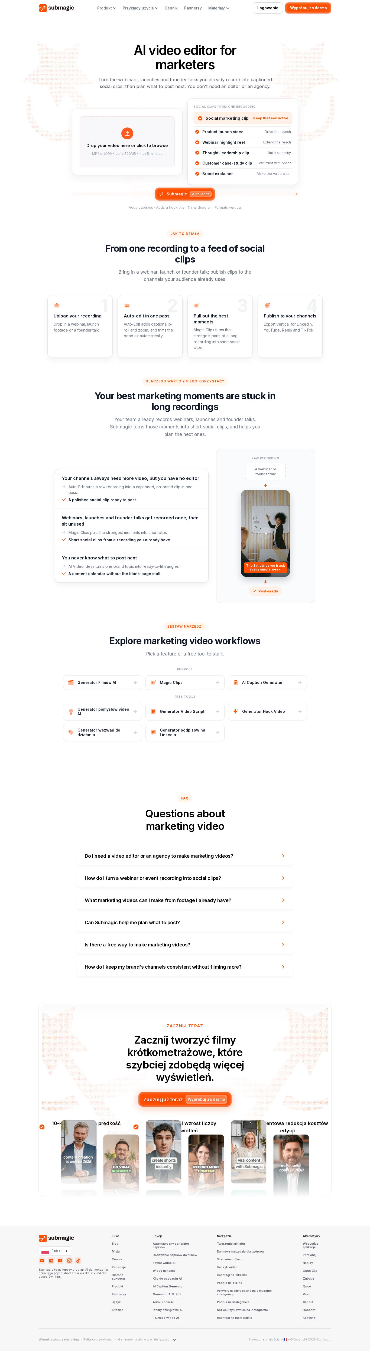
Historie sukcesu (118, 1277)
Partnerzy (193, 8)
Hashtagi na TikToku (232, 1275)
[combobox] (55, 1250)
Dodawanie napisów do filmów (175, 1255)
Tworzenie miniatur (231, 1243)
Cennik (171, 8)
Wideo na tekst (164, 1271)
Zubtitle (308, 1278)
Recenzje (119, 1267)
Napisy (308, 1263)
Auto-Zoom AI (163, 1302)
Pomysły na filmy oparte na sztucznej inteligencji (244, 1292)
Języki (116, 1302)
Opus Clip (310, 1271)
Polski (56, 1251)
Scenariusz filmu (229, 1259)
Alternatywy (311, 1236)
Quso (307, 1286)
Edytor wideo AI (164, 1263)
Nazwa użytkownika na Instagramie (242, 1310)
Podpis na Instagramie (233, 1302)
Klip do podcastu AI (167, 1278)
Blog (115, 1243)
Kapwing (309, 1318)
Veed (306, 1294)
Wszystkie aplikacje (311, 1245)
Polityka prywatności (98, 1339)
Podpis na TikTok (229, 1283)
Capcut (308, 1302)
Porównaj (309, 1255)
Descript (309, 1310)
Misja (116, 1251)
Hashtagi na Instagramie (234, 1318)
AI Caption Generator (168, 1286)
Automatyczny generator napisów (171, 1245)
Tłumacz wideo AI (166, 1318)
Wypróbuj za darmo (308, 8)
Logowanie (267, 8)
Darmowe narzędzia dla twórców (240, 1251)
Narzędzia (224, 1236)
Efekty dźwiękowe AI (168, 1310)
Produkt (117, 1286)
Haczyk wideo (227, 1267)
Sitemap (118, 1310)
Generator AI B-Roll (167, 1294)
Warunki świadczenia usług (59, 1339)
